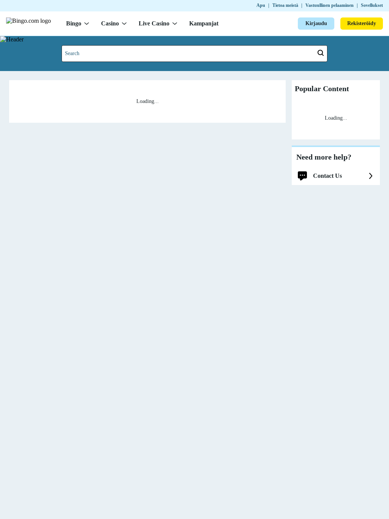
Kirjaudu (316, 23)
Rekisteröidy (361, 23)
